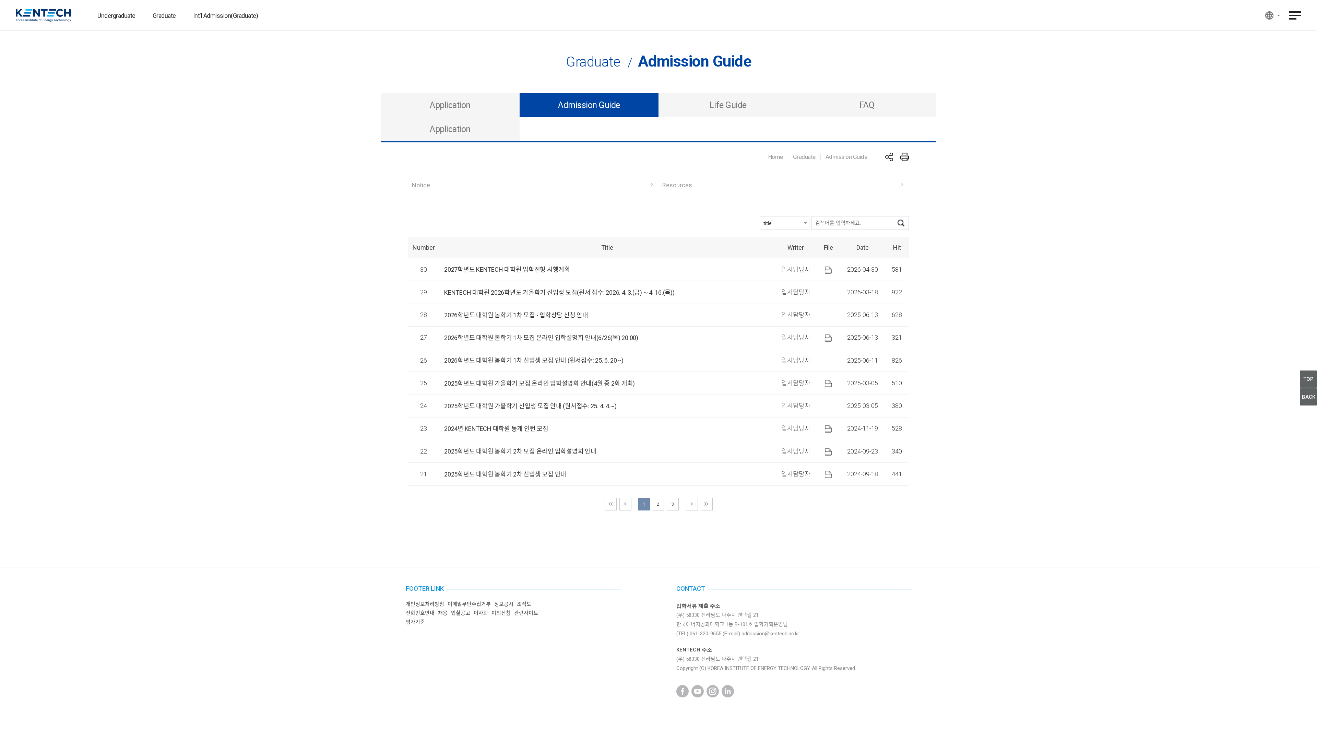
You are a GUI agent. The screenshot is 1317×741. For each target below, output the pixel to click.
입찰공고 (460, 613)
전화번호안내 (420, 613)
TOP (1308, 379)
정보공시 (503, 604)
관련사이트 (526, 613)
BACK (1308, 397)
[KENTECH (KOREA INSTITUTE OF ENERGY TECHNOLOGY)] (43, 15)
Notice (421, 185)
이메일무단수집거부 (469, 604)
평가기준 (415, 622)
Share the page (889, 157)
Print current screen (904, 157)
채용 (443, 613)
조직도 (524, 604)
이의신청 (501, 613)
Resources (677, 185)
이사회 (481, 613)
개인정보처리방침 (425, 604)
